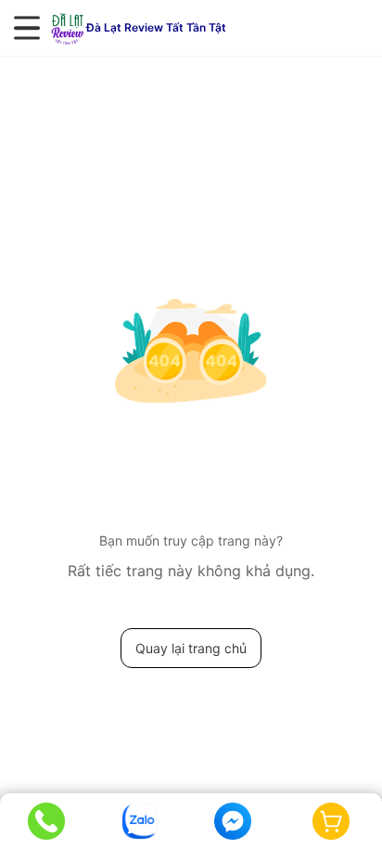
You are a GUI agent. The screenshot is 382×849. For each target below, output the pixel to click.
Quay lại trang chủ (191, 648)
